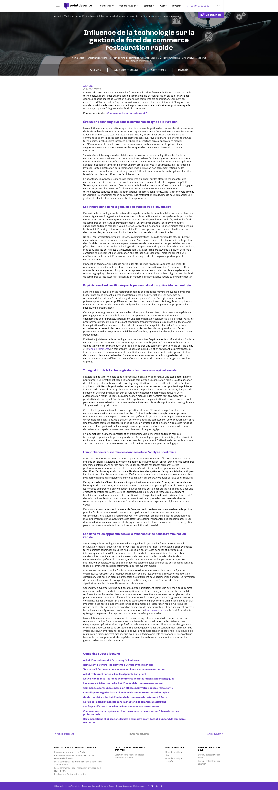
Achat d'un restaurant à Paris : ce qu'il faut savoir (112, 660)
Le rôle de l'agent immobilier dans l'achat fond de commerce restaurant (124, 701)
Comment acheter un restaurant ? (127, 113)
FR (217, 5)
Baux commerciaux (126, 70)
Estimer (148, 5)
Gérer (163, 5)
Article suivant (214, 733)
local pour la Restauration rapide (70, 774)
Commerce (158, 70)
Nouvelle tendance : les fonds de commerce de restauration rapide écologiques (128, 678)
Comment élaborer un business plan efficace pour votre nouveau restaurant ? (128, 688)
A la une (95, 70)
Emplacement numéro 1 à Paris (69, 752)
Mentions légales (107, 786)
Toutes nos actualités (139, 733)
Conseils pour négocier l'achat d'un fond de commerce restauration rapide (126, 692)
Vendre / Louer (127, 5)
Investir (176, 5)
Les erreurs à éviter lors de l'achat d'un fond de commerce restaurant (123, 683)
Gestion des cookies (124, 786)
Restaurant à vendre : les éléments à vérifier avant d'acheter (118, 664)
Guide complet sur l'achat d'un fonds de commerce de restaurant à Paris (125, 697)
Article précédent (65, 733)
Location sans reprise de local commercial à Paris (129, 756)
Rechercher (105, 5)
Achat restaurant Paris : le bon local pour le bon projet (114, 674)
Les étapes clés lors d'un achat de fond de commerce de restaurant (121, 706)
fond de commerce (98, 348)
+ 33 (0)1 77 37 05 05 (199, 5)
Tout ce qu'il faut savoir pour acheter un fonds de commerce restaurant (124, 669)
